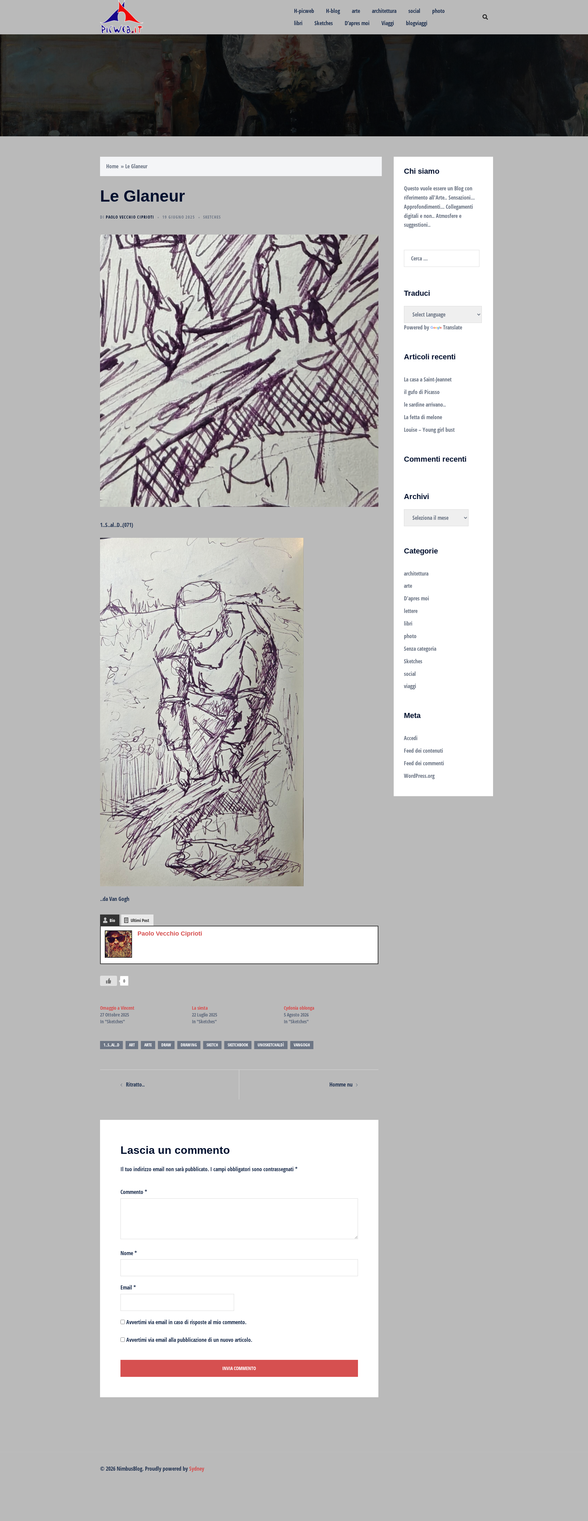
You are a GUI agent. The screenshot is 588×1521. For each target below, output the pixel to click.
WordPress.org (419, 776)
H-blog (333, 11)
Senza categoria (420, 648)
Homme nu (341, 1084)
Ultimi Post (140, 920)
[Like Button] (108, 981)
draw (166, 1045)
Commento (133, 1192)
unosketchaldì (271, 1045)
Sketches (323, 23)
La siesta (200, 1008)
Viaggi (387, 23)
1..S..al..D (111, 1045)
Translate (452, 327)
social (414, 11)
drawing (189, 1045)
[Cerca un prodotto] (485, 17)
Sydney (196, 1468)
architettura (384, 11)
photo (438, 11)
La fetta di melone (423, 417)
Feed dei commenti (424, 763)
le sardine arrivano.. (425, 404)
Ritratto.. (135, 1084)
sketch (212, 1045)
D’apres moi (357, 23)
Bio (112, 920)
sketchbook (238, 1045)
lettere (411, 611)
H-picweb (304, 11)
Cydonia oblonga (299, 1008)
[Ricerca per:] (441, 258)
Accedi (411, 738)
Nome (128, 1253)
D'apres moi (416, 598)
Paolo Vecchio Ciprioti (130, 217)
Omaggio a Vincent (117, 1008)
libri (298, 23)
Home (112, 166)
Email (128, 1287)
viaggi (410, 686)
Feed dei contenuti (423, 750)
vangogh (302, 1045)
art (132, 1045)
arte (356, 11)
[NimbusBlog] (121, 16)
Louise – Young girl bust (429, 429)
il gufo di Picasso (422, 392)
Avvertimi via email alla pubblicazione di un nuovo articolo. (189, 1340)
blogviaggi (416, 23)
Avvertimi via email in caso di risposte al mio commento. (186, 1322)
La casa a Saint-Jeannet (428, 379)
